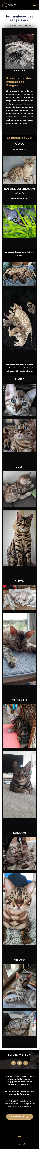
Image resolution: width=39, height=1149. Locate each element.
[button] (34, 4)
